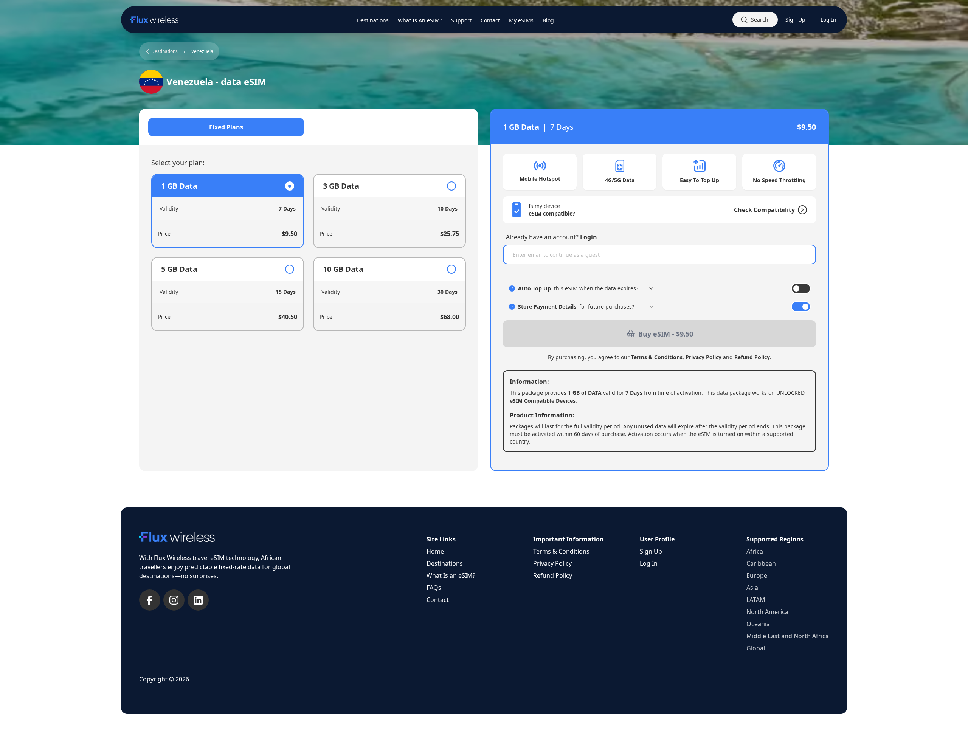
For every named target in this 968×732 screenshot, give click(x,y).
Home (435, 551)
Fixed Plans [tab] (226, 127)
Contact (438, 600)
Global (755, 648)
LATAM (755, 600)
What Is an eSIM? (451, 575)
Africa (754, 551)
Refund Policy (752, 357)
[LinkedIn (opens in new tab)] (198, 600)
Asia (752, 587)
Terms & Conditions (657, 357)
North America (767, 612)
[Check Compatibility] (801, 209)
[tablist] (308, 127)
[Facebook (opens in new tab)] (149, 600)
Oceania (758, 624)
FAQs (434, 587)
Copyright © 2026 (164, 679)
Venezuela (202, 51)
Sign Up (795, 19)
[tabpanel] (308, 252)
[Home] (154, 19)
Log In (828, 19)
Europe (756, 575)
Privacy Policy (703, 357)
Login (588, 237)
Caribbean (761, 563)
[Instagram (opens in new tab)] (174, 600)
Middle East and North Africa (787, 636)
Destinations (445, 563)
